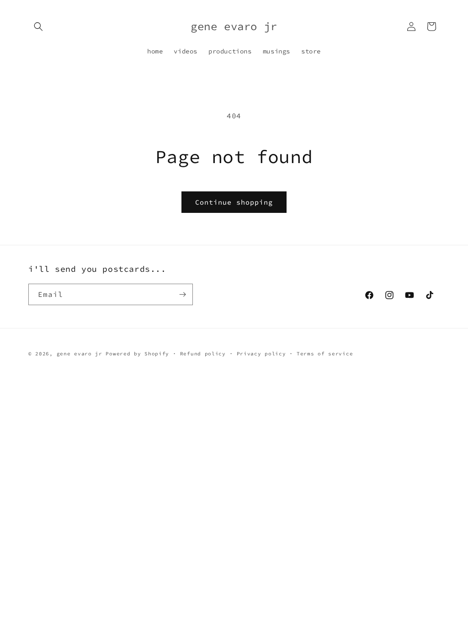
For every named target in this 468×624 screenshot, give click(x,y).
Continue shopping (234, 202)
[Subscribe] (182, 294)
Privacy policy (261, 353)
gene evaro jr (79, 353)
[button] (38, 26)
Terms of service (325, 353)
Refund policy (203, 353)
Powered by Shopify (137, 353)
